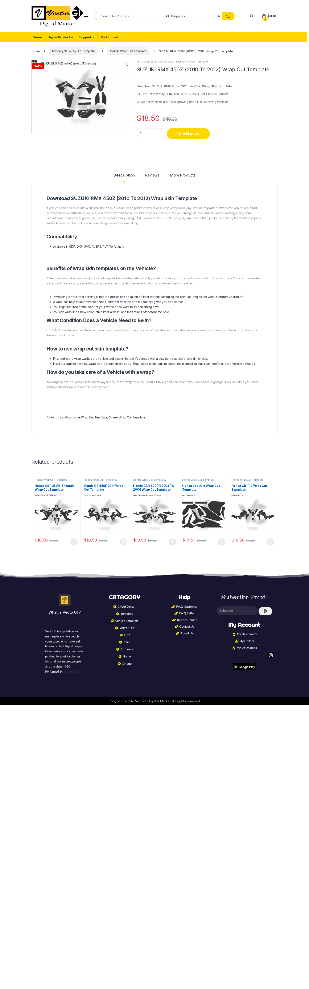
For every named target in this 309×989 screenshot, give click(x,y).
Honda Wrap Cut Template (51, 479)
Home (37, 37)
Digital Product (59, 37)
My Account (109, 37)
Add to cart (191, 133)
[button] (126, 64)
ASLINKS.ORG (72, 671)
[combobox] (129, 16)
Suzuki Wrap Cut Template (128, 51)
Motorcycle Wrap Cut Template (73, 51)
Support (85, 37)
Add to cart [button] (74, 542)
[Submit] (265, 611)
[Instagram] (271, 655)
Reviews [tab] (152, 175)
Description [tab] (124, 175)
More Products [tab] (182, 175)
